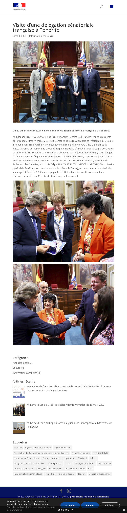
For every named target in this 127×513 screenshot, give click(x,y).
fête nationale (104, 463)
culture (93, 458)
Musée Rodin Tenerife (75, 468)
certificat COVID (100, 453)
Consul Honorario (50, 458)
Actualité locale (21, 362)
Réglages (110, 505)
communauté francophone (26, 458)
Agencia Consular (62, 447)
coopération (68, 458)
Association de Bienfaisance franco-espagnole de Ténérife (41, 453)
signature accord (67, 474)
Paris (90, 468)
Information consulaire (41, 35)
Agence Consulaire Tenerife (38, 447)
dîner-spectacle (55, 463)
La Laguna (41, 468)
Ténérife (82, 474)
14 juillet (18, 447)
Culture (16, 367)
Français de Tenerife (85, 463)
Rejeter (90, 505)
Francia (68, 463)
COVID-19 (82, 458)
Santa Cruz (50, 474)
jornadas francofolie (23, 468)
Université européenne (99, 474)
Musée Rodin (55, 468)
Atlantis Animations (81, 453)
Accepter (70, 505)
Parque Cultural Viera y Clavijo (28, 474)
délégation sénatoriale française (29, 463)
